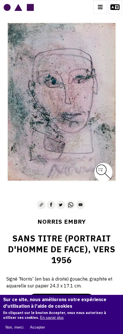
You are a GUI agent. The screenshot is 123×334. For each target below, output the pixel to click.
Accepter (37, 327)
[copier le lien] (41, 205)
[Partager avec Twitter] (61, 205)
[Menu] (100, 7)
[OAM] (18, 7)
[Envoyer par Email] (80, 205)
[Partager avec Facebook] (51, 205)
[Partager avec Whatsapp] (70, 205)
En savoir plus (52, 317)
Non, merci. (15, 327)
